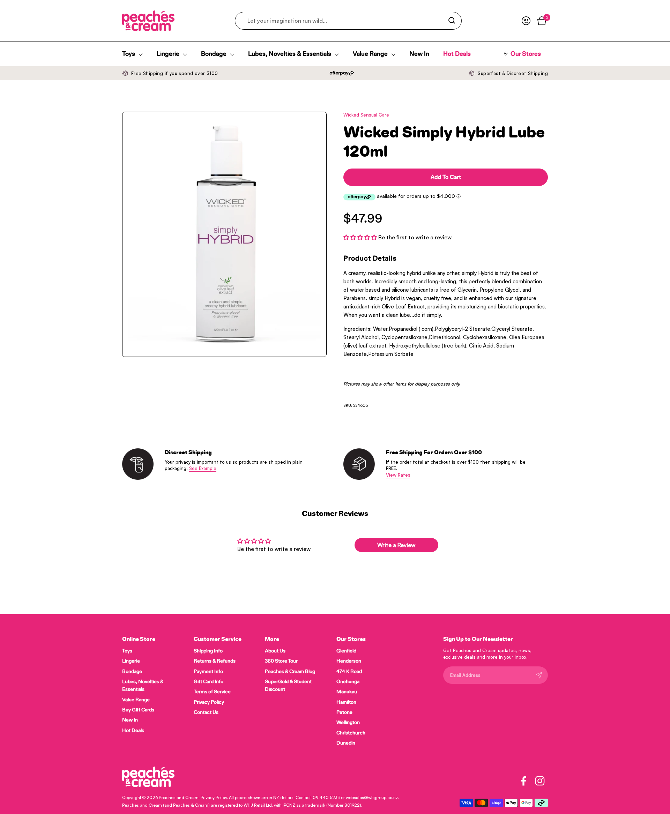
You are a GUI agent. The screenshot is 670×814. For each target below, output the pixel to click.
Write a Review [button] (396, 545)
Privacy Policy (214, 797)
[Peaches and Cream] (148, 20)
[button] (360, 237)
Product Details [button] (370, 258)
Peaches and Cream (179, 797)
